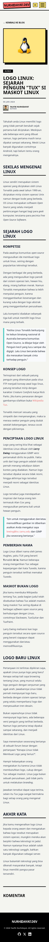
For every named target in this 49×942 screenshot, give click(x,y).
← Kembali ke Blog (14, 22)
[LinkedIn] (29, 934)
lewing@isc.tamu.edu (18, 531)
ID (35, 5)
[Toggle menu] (42, 5)
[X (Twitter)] (24, 934)
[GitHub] (19, 934)
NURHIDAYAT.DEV (16, 5)
